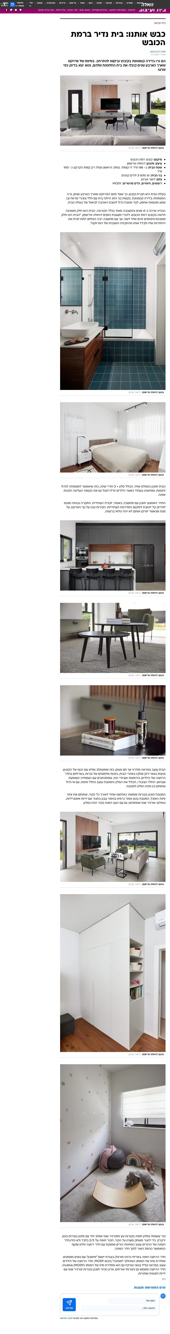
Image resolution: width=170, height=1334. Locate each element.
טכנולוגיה (50, 3)
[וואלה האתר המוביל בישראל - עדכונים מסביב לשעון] (147, 4)
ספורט (130, 3)
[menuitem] (128, 4)
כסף (91, 3)
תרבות (109, 3)
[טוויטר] (11, 10)
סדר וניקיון (72, 10)
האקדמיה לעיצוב (117, 10)
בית (164, 1279)
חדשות (131, 10)
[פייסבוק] (6, 10)
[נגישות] (4, 4)
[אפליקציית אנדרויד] (20, 10)
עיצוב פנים (85, 10)
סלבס (99, 3)
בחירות (119, 3)
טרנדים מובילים (99, 10)
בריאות (72, 3)
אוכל (82, 3)
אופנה (39, 3)
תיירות (62, 3)
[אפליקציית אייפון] (16, 10)
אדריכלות (60, 10)
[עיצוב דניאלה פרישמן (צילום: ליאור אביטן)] (113, 113)
